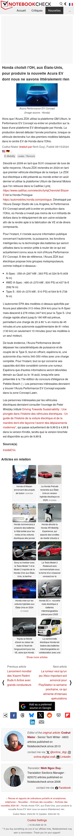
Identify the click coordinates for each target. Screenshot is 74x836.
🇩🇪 (8, 151)
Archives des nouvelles (41, 801)
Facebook (64, 788)
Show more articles (37, 657)
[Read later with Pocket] (58, 715)
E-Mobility (9, 156)
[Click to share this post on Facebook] (13, 715)
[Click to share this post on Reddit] (49, 715)
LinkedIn (65, 757)
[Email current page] (41, 722)
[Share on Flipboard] (67, 715)
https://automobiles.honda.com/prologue (27, 199)
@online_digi (58, 752)
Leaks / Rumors (26, 156)
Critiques (37, 10)
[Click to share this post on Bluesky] (31, 715)
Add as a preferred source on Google (40, 706)
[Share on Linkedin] (32, 722)
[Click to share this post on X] (40, 715)
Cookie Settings (37, 820)
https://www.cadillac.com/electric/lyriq (25, 190)
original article (51, 733)
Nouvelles (54, 10)
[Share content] (5, 715)
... (70, 10)
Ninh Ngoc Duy (51, 768)
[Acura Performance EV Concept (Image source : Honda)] (37, 94)
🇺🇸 (4, 151)
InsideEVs (9, 450)
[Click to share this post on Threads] (22, 715)
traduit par (26, 147)
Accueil (21, 10)
